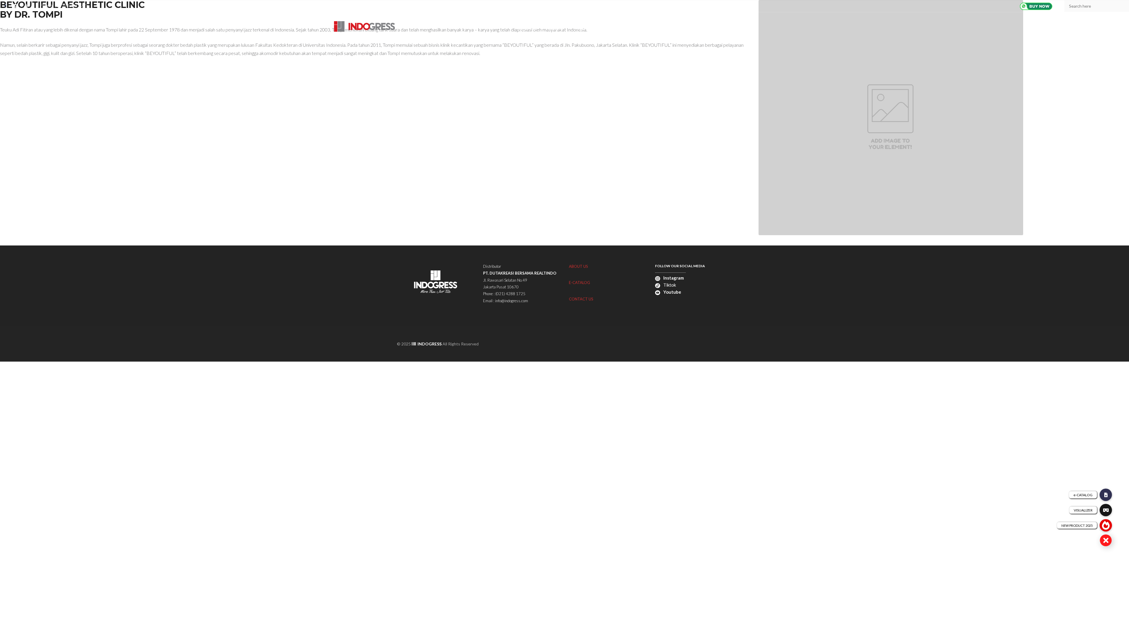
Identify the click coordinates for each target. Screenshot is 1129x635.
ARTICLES (651, 28)
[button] (1106, 540)
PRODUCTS (557, 28)
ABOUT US (527, 28)
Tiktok (669, 285)
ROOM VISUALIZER (594, 28)
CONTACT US (681, 28)
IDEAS (626, 28)
